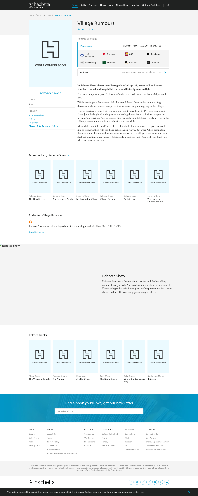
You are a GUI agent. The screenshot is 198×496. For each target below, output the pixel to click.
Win (111, 5)
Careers (87, 446)
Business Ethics (53, 450)
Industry (135, 5)
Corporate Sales (132, 450)
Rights (104, 438)
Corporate (107, 429)
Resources (130, 429)
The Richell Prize (109, 446)
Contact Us (89, 434)
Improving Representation (157, 442)
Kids (31, 442)
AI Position (52, 446)
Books (75, 5)
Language (33, 122)
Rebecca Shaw (86, 29)
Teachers (128, 442)
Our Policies (151, 438)
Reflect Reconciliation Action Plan (62, 454)
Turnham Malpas (36, 115)
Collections (34, 438)
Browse (32, 434)
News (103, 5)
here (142, 492)
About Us (51, 434)
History (105, 442)
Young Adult (34, 446)
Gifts (83, 5)
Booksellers (130, 434)
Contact (88, 429)
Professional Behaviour (156, 450)
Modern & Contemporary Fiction (43, 126)
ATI (126, 446)
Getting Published (151, 5)
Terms (49, 438)
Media (128, 438)
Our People (89, 438)
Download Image (50, 93)
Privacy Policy (53, 442)
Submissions (89, 442)
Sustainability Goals (154, 446)
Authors (93, 5)
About (50, 429)
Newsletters (122, 5)
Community (151, 429)
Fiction (32, 119)
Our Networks (152, 434)
